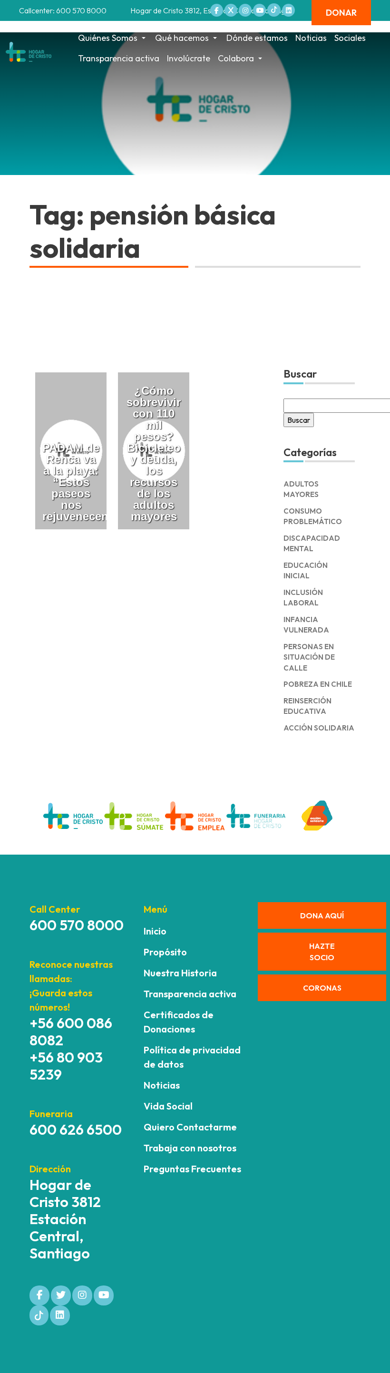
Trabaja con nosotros (190, 1148)
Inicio (155, 931)
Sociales (350, 37)
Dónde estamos (257, 37)
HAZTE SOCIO (322, 951)
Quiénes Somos (107, 37)
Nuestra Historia (180, 973)
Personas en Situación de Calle (309, 657)
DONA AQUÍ (322, 915)
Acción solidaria (318, 727)
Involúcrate (188, 58)
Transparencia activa (118, 58)
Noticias (311, 37)
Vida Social (168, 1106)
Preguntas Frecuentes (192, 1169)
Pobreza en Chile (317, 684)
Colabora (236, 58)
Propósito (165, 952)
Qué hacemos (182, 37)
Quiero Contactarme (190, 1127)
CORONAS (322, 988)
